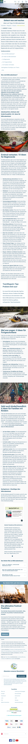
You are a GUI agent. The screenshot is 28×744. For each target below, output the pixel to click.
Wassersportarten (7, 357)
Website (22, 646)
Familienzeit (6, 433)
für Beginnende (6, 59)
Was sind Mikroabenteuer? (8, 54)
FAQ (3, 70)
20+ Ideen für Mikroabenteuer (9, 56)
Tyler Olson (7, 657)
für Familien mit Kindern (8, 64)
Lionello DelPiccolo (21, 657)
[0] (12, 556)
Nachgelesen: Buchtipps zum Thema (10, 67)
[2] (15, 556)
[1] (14, 556)
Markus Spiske (11, 658)
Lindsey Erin (3, 658)
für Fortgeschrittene (7, 62)
